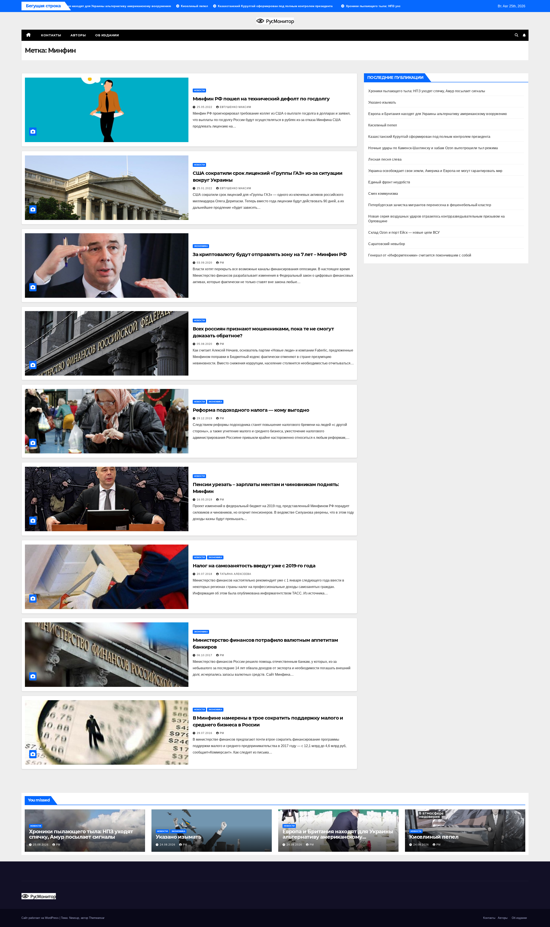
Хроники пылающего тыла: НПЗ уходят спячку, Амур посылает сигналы (426, 91)
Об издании (107, 35)
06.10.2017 (205, 655)
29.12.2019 (205, 418)
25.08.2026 (41, 844)
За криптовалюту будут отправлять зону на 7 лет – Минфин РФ (270, 254)
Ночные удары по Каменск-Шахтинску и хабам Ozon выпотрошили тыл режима (433, 148)
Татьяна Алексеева (235, 574)
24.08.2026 (168, 844)
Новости (199, 90)
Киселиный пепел (382, 125)
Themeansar (96, 917)
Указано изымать (382, 102)
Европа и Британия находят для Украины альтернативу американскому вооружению (437, 114)
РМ (222, 262)
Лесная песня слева (385, 159)
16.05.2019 (205, 499)
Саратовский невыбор (386, 244)
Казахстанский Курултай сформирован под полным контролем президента (429, 136)
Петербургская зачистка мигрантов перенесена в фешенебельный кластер (429, 205)
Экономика (201, 246)
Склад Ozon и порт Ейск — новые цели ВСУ (404, 232)
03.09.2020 (205, 262)
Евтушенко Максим (235, 107)
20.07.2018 (205, 574)
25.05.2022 (205, 107)
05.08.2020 (205, 343)
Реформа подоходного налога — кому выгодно (251, 410)
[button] (516, 35)
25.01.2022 (205, 188)
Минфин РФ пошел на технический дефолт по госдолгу (261, 99)
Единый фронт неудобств (389, 182)
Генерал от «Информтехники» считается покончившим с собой (419, 255)
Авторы (78, 35)
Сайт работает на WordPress (40, 917)
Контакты (50, 35)
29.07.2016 (205, 733)
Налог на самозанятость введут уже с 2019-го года (254, 566)
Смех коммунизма (383, 193)
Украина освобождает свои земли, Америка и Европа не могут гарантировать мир (435, 171)
